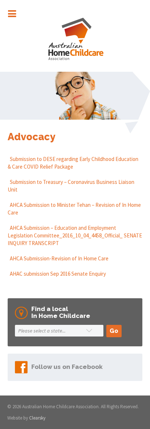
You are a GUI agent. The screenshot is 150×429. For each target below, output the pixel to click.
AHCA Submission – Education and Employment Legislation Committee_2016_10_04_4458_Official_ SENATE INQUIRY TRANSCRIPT (75, 235)
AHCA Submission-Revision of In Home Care (58, 258)
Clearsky (37, 418)
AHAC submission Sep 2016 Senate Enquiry (57, 273)
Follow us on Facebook (67, 366)
